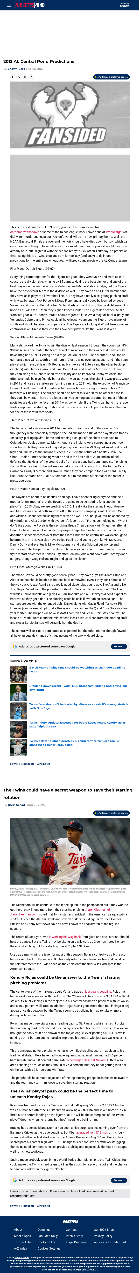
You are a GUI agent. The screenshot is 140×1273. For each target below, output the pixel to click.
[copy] (31, 76)
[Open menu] (9, 5)
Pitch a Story (74, 1236)
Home (14, 763)
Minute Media (22, 1257)
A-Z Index (20, 1248)
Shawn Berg (16, 68)
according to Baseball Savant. (86, 1060)
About (18, 1229)
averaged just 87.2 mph (92, 1132)
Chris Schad (16, 805)
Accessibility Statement (110, 1242)
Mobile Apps (22, 1236)
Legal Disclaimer (77, 1242)
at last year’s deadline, (97, 991)
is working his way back (65, 937)
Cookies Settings (49, 1248)
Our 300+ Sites (104, 1229)
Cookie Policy (47, 1242)
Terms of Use (23, 1242)
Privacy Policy (103, 1236)
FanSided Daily (48, 1236)
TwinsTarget (114, 232)
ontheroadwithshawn (24, 232)
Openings (44, 1229)
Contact (71, 1229)
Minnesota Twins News (35, 763)
